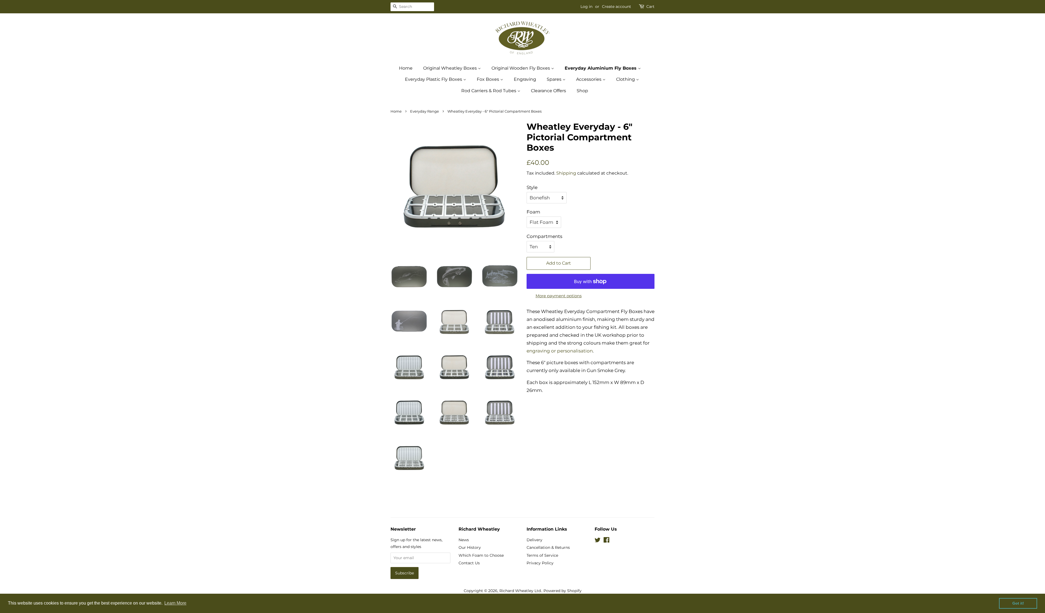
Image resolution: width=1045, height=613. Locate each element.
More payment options (559, 295)
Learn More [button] (175, 603)
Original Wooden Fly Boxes (521, 68)
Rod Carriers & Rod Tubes (489, 90)
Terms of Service (542, 555)
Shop (582, 90)
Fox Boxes (488, 79)
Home (406, 68)
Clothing (626, 79)
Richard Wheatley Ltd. (520, 590)
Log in (586, 6)
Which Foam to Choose (481, 555)
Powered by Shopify (562, 590)
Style (532, 187)
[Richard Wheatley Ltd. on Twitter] (598, 540)
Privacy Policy (540, 563)
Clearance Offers (548, 90)
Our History (470, 547)
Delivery (534, 539)
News (464, 539)
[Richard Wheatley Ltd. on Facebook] (606, 540)
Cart (650, 6)
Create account (616, 6)
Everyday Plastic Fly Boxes (434, 79)
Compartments (544, 236)
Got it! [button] (1018, 603)
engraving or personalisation (560, 351)
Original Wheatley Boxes (450, 68)
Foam (533, 212)
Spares (555, 79)
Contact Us (469, 563)
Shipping (566, 173)
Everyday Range (424, 111)
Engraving (525, 79)
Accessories (589, 79)
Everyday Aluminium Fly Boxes (601, 68)
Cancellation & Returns (548, 547)
